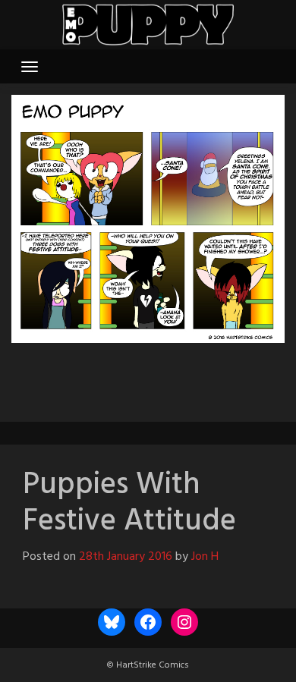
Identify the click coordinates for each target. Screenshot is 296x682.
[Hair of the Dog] (190, 377)
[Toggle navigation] (29, 66)
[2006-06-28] (105, 377)
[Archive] (148, 377)
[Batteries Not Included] (171, 377)
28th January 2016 (125, 557)
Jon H (205, 557)
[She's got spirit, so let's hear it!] (125, 377)
